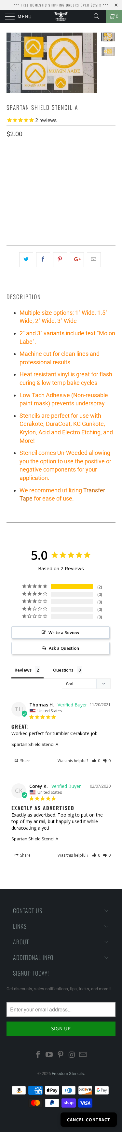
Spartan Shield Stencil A (34, 744)
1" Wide (17, 181)
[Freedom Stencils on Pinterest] (61, 1055)
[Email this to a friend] (94, 259)
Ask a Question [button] (64, 648)
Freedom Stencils (68, 1073)
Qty (11, 199)
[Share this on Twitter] (26, 259)
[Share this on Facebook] (43, 259)
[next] (90, 68)
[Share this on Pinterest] (60, 259)
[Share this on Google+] (77, 259)
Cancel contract (88, 1120)
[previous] (12, 68)
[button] (96, 760)
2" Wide (69, 181)
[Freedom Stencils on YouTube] (49, 1055)
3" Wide (93, 181)
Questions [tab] (63, 670)
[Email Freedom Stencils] (83, 1055)
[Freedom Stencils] (61, 16)
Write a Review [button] (63, 632)
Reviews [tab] (23, 670)
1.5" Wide (43, 181)
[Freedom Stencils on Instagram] (72, 1055)
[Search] (99, 16)
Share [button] (25, 760)
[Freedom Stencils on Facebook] (38, 1055)
